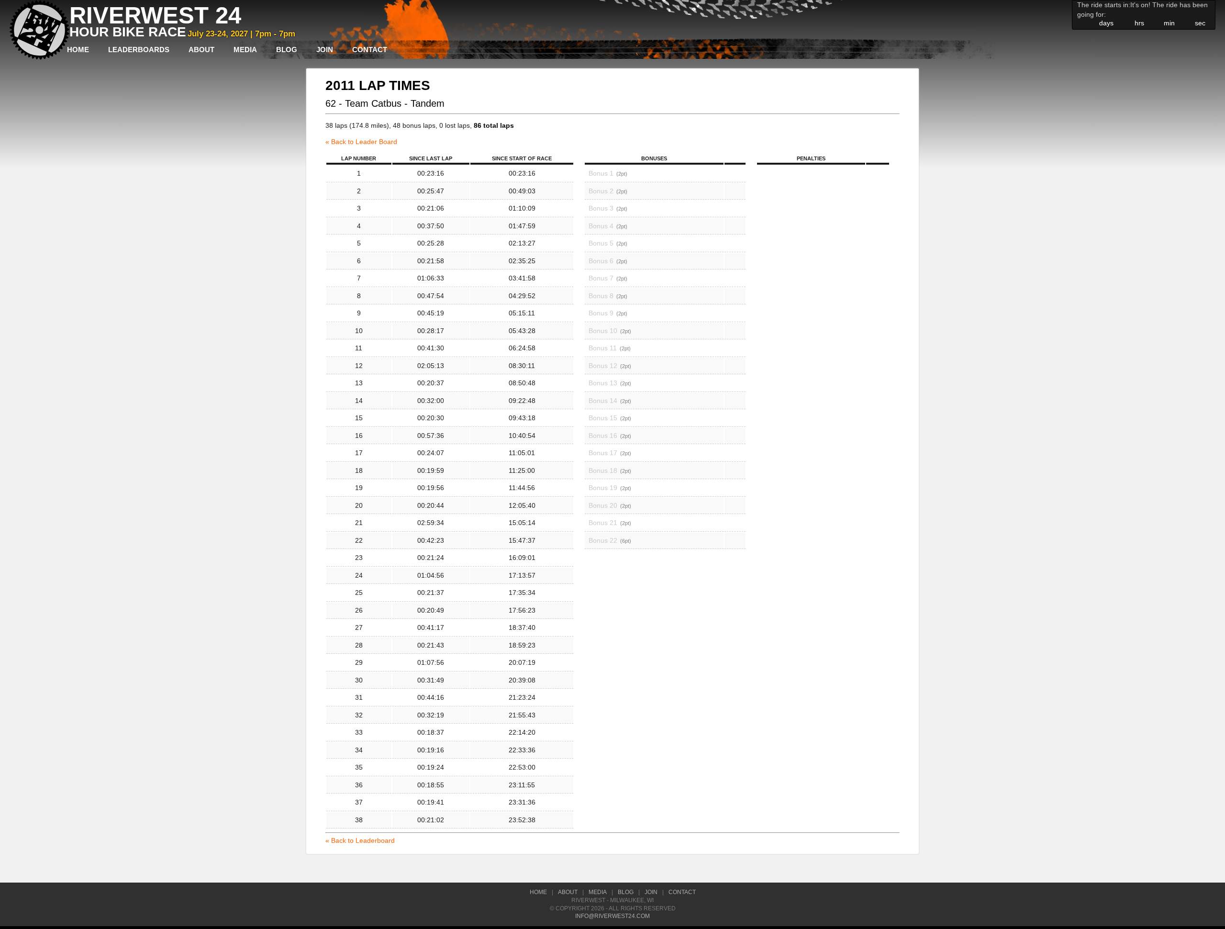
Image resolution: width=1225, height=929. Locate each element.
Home (78, 49)
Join (324, 49)
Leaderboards (138, 49)
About (201, 49)
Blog (286, 49)
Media (245, 49)
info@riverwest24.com (612, 916)
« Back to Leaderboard (360, 840)
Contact (369, 49)
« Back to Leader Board (361, 142)
